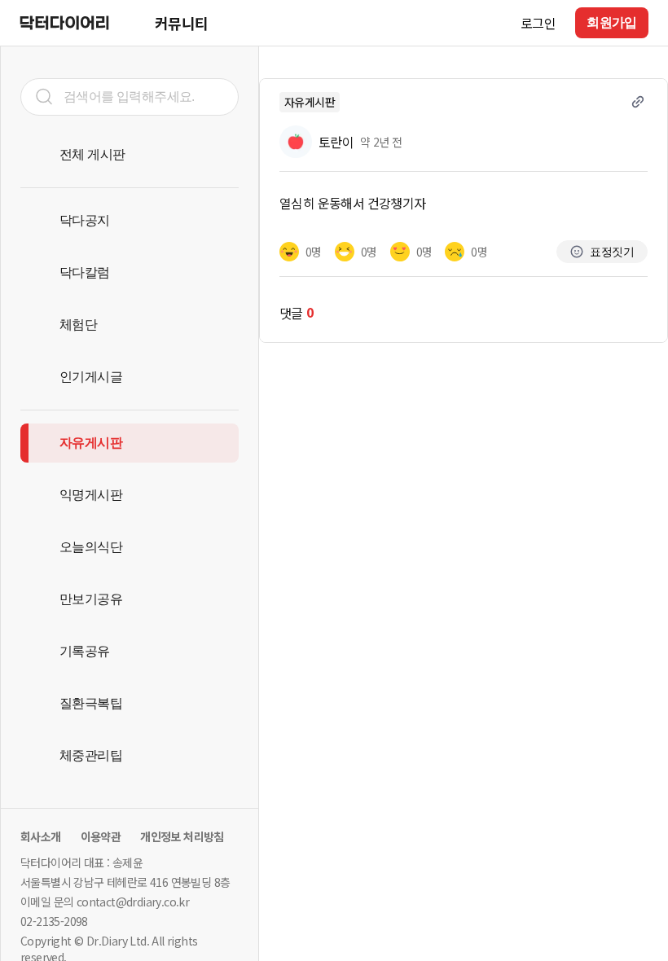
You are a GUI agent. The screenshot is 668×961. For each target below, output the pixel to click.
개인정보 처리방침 (182, 836)
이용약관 (101, 836)
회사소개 (40, 836)
